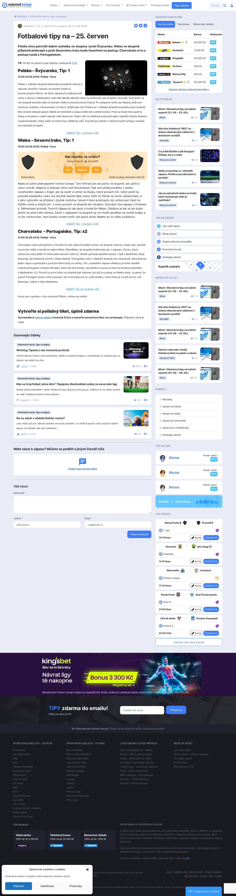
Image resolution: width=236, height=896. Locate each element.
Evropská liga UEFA (77, 758)
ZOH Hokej (19, 750)
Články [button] (54, 5)
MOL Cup (72, 799)
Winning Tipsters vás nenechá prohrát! (42, 350)
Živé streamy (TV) (184, 766)
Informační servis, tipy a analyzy (48, 16)
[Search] (225, 5)
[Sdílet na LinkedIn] (145, 25)
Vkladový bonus (60, 835)
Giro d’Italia (19, 803)
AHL (15, 762)
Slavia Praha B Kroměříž (82, 161)
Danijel (24, 400)
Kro (97, 169)
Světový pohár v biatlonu (27, 808)
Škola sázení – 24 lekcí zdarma (191, 754)
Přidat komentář (139, 534)
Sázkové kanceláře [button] (75, 5)
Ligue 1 (71, 787)
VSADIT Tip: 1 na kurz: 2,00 (82, 223)
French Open (20, 779)
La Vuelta (18, 799)
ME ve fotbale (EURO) (79, 754)
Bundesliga (73, 774)
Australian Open (22, 770)
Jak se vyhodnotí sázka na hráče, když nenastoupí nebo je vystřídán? (177, 197)
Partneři (218, 876)
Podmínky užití (180, 871)
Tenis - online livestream (133, 770)
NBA (15, 787)
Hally (23, 434)
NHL (15, 758)
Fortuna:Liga (74, 791)
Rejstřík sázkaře (169, 266)
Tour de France (21, 795)
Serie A (70, 783)
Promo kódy (180, 762)
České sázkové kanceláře (176, 241)
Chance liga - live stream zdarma (138, 766)
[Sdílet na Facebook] (136, 25)
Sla (68, 169)
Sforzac (174, 457)
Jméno (18, 518)
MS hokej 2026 (21, 754)
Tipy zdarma (181, 5)
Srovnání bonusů (171, 249)
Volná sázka (23, 835)
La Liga (71, 779)
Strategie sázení (160, 5)
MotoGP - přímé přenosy (134, 783)
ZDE (74, 63)
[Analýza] (217, 530)
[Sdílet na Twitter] (141, 25)
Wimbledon (19, 774)
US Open (18, 783)
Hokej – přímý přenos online (135, 758)
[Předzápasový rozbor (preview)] (217, 578)
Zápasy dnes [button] (137, 5)
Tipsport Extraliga (23, 766)
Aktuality (22, 16)
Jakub (24, 366)
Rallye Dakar (20, 812)
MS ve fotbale (74, 750)
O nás (186, 858)
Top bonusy (21, 824)
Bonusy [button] (96, 5)
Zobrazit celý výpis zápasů (189, 642)
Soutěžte (163, 501)
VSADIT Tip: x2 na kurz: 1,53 (82, 288)
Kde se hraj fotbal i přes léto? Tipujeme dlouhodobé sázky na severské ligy (66, 384)
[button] (87, 869)
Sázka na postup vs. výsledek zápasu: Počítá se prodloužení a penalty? (177, 174)
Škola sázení (169, 233)
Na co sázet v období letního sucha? (40, 418)
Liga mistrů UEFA (76, 766)
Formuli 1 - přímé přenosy (134, 779)
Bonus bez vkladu (95, 835)
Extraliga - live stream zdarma (137, 762)
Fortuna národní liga (78, 795)
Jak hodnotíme (191, 876)
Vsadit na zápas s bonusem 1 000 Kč (126, 177)
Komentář (20, 493)
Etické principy (196, 871)
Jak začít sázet (171, 226)
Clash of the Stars (23, 816)
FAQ (211, 876)
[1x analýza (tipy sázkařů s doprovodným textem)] (217, 530)
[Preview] (217, 578)
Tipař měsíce (182, 501)
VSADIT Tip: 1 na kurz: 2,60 (82, 132)
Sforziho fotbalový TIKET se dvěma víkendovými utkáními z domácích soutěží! (176, 132)
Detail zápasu (28, 177)
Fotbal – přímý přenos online (136, 754)
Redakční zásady (213, 871)
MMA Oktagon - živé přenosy (136, 774)
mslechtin (28, 26)
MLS (15, 791)
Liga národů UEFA (77, 762)
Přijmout (18, 886)
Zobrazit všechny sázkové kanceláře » (189, 89)
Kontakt (203, 876)
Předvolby (75, 886)
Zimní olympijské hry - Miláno (136, 750)
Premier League (75, 770)
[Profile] (232, 5)
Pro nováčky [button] (113, 5)
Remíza (82, 169)
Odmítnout (47, 886)
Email (88, 518)
